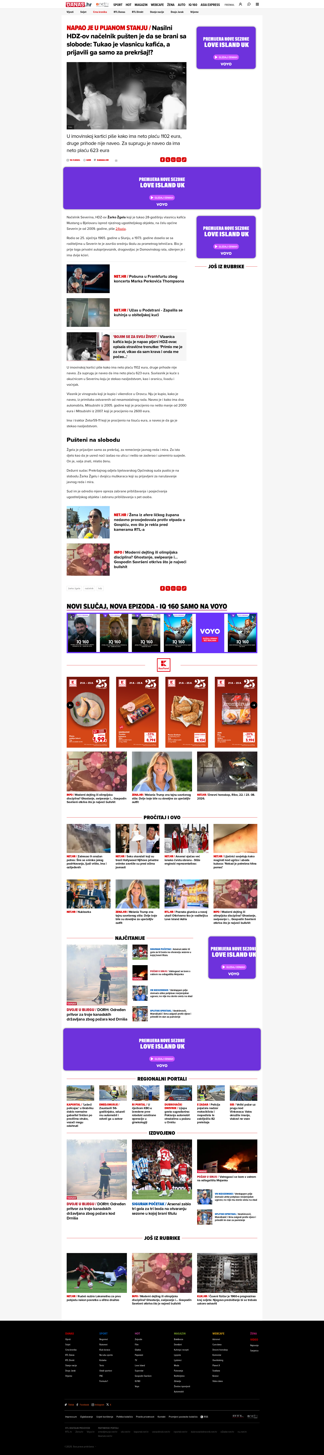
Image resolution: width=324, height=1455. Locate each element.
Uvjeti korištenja (104, 1416)
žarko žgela (74, 588)
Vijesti (70, 12)
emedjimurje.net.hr (107, 1431)
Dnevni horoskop (220, 1349)
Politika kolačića (124, 1416)
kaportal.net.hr (141, 1431)
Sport (117, 4)
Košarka (102, 1360)
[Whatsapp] (173, 159)
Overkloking (217, 1360)
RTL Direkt (137, 12)
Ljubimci (178, 1360)
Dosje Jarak (177, 12)
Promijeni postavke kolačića (183, 1416)
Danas (69, 1333)
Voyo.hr (91, 1431)
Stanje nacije (157, 12)
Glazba (138, 1349)
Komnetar (216, 1354)
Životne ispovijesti (182, 1386)
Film (137, 1344)
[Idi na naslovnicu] (102, 8)
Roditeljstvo (179, 1375)
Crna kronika (100, 12)
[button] (71, 617)
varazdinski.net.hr (161, 1431)
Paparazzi (139, 1354)
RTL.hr (68, 1431)
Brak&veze (178, 1339)
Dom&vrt (178, 1344)
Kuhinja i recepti (181, 1349)
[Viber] (178, 159)
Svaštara (216, 1370)
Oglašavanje (86, 1416)
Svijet (83, 12)
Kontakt (161, 1416)
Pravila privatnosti (145, 1416)
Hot (128, 4)
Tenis (101, 1365)
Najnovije (254, 1345)
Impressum (71, 1416)
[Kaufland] (162, 665)
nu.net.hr (242, 1431)
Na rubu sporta (106, 1354)
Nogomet (103, 1339)
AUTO (181, 5)
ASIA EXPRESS (210, 5)
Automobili (179, 1391)
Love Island (140, 1365)
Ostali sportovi (105, 1370)
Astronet (216, 1339)
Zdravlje (177, 1381)
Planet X (216, 1365)
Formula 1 (103, 1381)
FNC (101, 1375)
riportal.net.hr (180, 1431)
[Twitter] (168, 159)
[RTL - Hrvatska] (238, 1417)
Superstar (139, 1370)
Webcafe (157, 4)
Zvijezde (138, 1339)
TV (136, 1360)
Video (254, 1339)
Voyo (137, 1386)
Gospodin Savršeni (143, 1375)
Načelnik (89, 588)
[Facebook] (162, 159)
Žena (170, 4)
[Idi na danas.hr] (79, 4)
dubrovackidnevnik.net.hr (204, 1431)
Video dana (217, 1381)
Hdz (100, 588)
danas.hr (103, 160)
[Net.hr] (253, 1417)
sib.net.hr (125, 1431)
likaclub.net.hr (105, 1436)
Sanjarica (254, 1350)
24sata (121, 228)
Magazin (141, 4)
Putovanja (178, 1370)
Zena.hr (79, 1431)
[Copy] (184, 159)
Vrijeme (194, 12)
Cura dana (216, 1344)
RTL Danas (119, 12)
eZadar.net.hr (227, 1431)
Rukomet (103, 1344)
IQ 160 (193, 5)
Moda (176, 1365)
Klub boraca (104, 1349)
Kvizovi (215, 1375)
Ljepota (177, 1354)
